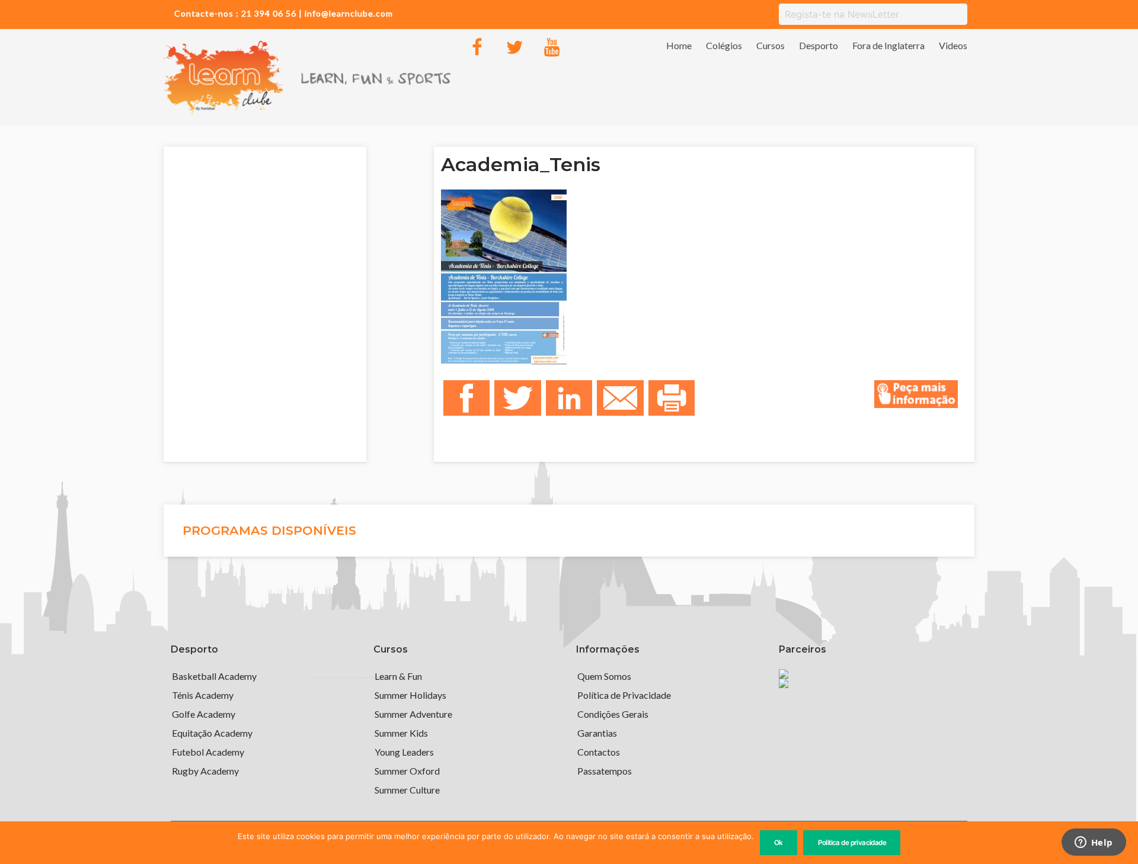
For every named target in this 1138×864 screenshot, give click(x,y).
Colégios (724, 45)
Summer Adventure (413, 714)
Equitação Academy (212, 732)
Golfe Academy (203, 714)
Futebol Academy (208, 751)
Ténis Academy (203, 695)
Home (679, 45)
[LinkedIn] (569, 398)
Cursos (770, 45)
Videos (953, 45)
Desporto (818, 45)
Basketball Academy (214, 676)
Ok (778, 843)
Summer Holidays (410, 695)
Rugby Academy (205, 770)
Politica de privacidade (852, 843)
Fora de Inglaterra (888, 45)
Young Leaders (404, 751)
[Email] (619, 398)
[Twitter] (514, 47)
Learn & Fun (398, 676)
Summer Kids (401, 732)
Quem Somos (604, 676)
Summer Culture (407, 789)
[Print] (671, 398)
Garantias (597, 732)
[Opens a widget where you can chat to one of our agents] (1093, 843)
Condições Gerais (612, 714)
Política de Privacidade (624, 695)
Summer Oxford (407, 770)
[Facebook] (477, 47)
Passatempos (604, 770)
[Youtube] (552, 47)
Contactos (598, 751)
